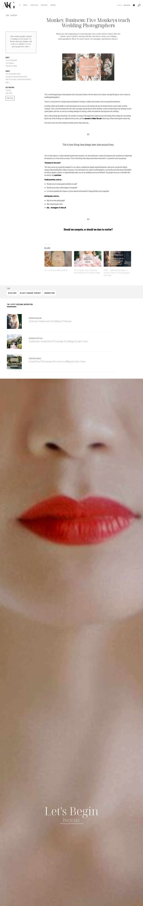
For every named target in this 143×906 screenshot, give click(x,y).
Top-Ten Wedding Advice (13, 74)
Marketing (50, 293)
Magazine (44, 5)
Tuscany (8, 90)
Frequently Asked (11, 66)
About (25, 5)
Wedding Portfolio (36, 338)
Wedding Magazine (35, 318)
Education (127, 5)
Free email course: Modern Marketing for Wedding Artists (87, 271)
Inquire (53, 5)
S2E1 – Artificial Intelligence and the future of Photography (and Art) (117, 273)
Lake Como (9, 93)
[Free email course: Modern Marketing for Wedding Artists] (87, 259)
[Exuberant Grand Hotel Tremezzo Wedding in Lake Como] (14, 341)
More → (8, 82)
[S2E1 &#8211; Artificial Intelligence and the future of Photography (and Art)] (117, 259)
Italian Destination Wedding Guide (16, 77)
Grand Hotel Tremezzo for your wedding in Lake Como (57, 361)
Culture (13, 293)
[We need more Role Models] (58, 259)
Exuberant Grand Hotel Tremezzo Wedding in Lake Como (58, 341)
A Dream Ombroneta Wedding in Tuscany (50, 321)
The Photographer (11, 60)
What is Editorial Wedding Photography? (18, 79)
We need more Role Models (56, 270)
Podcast (119, 5)
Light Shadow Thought (31, 293)
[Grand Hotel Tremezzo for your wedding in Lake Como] (14, 361)
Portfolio (34, 5)
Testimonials (10, 63)
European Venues (35, 358)
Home (7, 15)
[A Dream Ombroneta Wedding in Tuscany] (14, 321)
